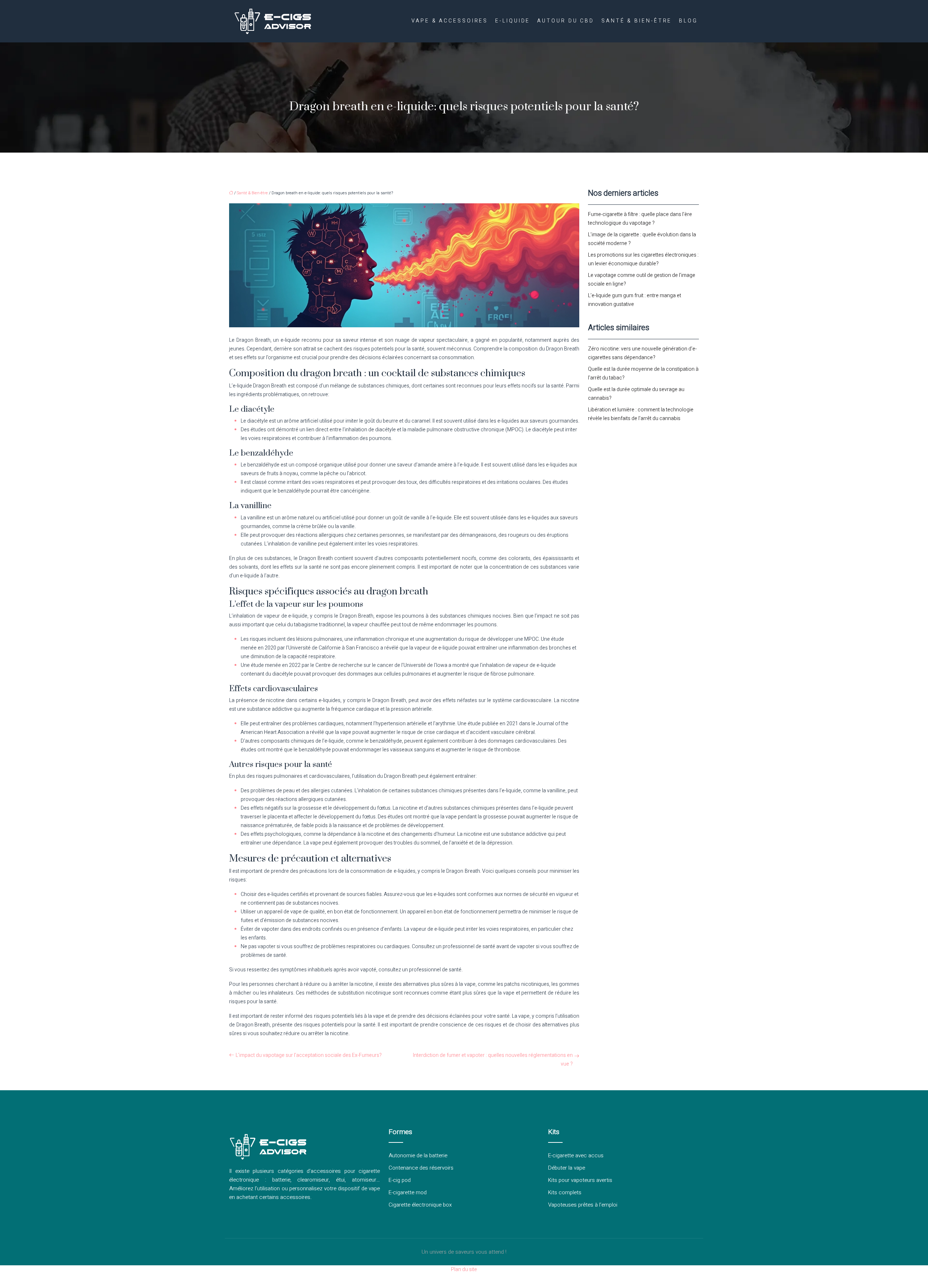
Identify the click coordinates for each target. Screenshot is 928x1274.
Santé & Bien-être (636, 21)
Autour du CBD (565, 21)
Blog (688, 21)
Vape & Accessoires (449, 21)
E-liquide (512, 21)
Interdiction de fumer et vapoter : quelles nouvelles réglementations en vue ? (493, 1059)
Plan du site (464, 1269)
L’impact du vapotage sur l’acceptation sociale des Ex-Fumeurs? (309, 1055)
